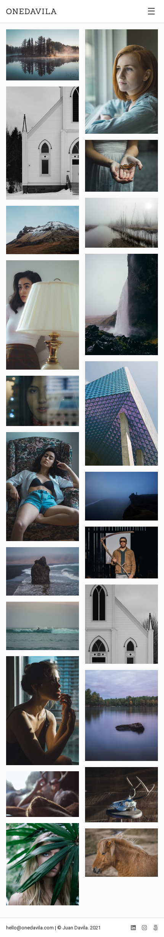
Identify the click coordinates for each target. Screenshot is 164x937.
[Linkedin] (133, 927)
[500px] (155, 927)
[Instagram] (144, 927)
